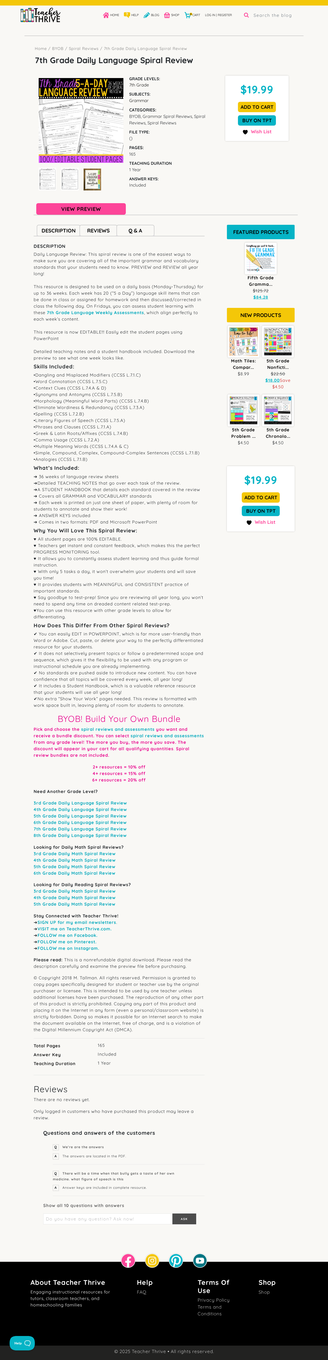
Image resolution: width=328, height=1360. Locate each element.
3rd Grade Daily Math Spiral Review (75, 853)
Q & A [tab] (135, 230)
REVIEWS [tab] (98, 230)
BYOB (58, 48)
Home (41, 48)
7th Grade (139, 85)
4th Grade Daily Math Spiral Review (75, 860)
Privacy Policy (214, 1300)
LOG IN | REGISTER (218, 15)
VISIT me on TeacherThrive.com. (74, 929)
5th (38, 816)
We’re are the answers (83, 1147)
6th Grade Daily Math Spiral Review (74, 873)
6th (38, 822)
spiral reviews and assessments (118, 729)
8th (38, 835)
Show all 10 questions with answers (83, 1205)
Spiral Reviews (84, 48)
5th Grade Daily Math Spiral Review (74, 866)
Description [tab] (59, 230)
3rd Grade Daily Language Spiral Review (80, 803)
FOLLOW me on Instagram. (68, 948)
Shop (264, 1292)
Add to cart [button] (257, 107)
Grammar (139, 100)
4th (38, 809)
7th (38, 829)
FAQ (141, 1292)
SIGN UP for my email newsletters (76, 922)
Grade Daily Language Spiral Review (85, 809)
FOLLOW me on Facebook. (67, 935)
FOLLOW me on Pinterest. (67, 942)
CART (195, 15)
